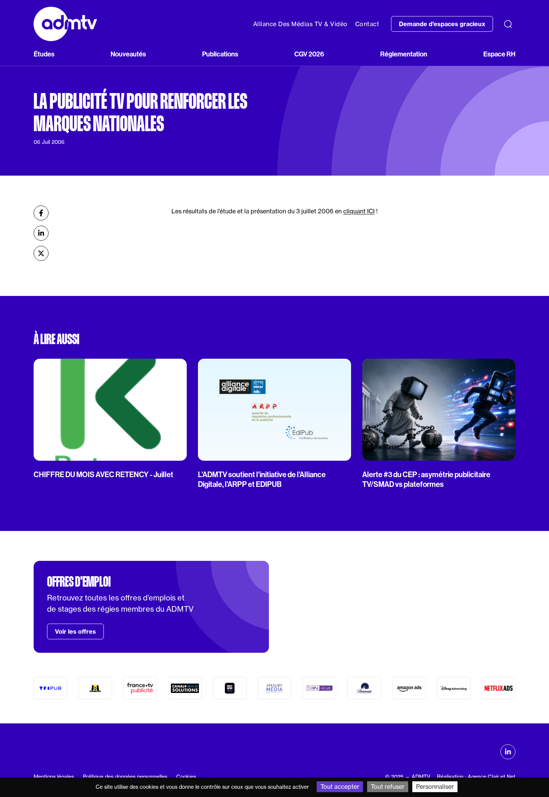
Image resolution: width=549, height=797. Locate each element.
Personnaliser (435, 786)
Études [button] (44, 54)
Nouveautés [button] (128, 54)
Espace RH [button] (499, 54)
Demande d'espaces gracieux (442, 24)
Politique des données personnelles (125, 776)
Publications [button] (220, 54)
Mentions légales (54, 776)
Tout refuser (387, 786)
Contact (367, 24)
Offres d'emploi (79, 582)
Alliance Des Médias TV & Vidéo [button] (300, 24)
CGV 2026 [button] (309, 54)
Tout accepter (339, 786)
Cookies (186, 776)
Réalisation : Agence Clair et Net (476, 776)
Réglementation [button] (403, 54)
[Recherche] (507, 23)
